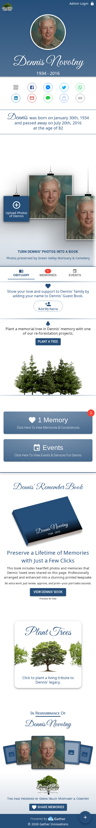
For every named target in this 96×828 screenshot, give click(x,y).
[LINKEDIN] (15, 98)
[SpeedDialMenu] (85, 817)
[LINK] (80, 98)
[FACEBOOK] (31, 87)
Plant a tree (48, 341)
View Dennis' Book (48, 592)
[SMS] (48, 98)
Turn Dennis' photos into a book (48, 251)
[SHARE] (64, 98)
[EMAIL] (31, 98)
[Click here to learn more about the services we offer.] (48, 785)
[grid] (48, 208)
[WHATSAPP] (80, 87)
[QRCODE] (15, 87)
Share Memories (50, 807)
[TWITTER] (64, 87)
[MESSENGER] (48, 87)
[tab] (21, 273)
